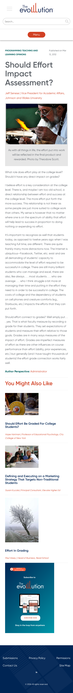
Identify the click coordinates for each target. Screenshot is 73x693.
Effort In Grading (16, 550)
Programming (13, 50)
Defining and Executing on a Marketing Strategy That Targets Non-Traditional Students (32, 479)
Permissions (63, 658)
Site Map (64, 665)
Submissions (10, 658)
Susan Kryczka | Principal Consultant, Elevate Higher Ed (32, 490)
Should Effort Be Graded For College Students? (30, 425)
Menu (36, 34)
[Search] (66, 21)
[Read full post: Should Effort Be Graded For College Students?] (22, 405)
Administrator (38, 371)
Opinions (21, 54)
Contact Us (10, 665)
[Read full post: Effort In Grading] (22, 521)
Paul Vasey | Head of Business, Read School (27, 558)
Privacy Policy (37, 658)
